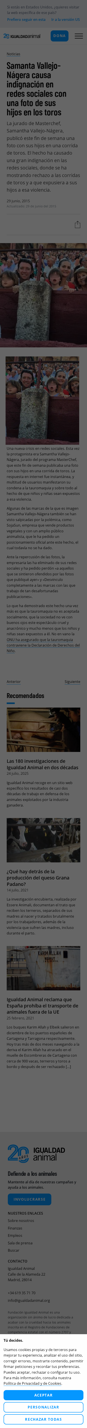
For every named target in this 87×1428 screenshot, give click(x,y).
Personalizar (43, 1407)
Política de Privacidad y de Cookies (32, 1383)
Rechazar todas (43, 1419)
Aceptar (43, 1395)
